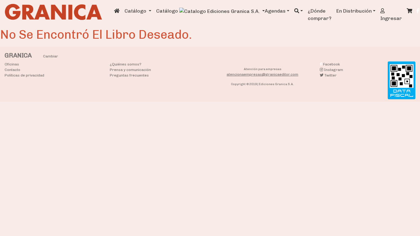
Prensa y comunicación (130, 70)
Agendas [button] (275, 11)
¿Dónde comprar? (319, 14)
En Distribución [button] (354, 11)
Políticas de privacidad (24, 75)
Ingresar (391, 18)
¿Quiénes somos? (125, 64)
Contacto (12, 70)
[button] (298, 11)
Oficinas (12, 64)
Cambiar (50, 56)
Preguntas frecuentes (129, 75)
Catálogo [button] (136, 11)
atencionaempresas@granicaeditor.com (262, 74)
